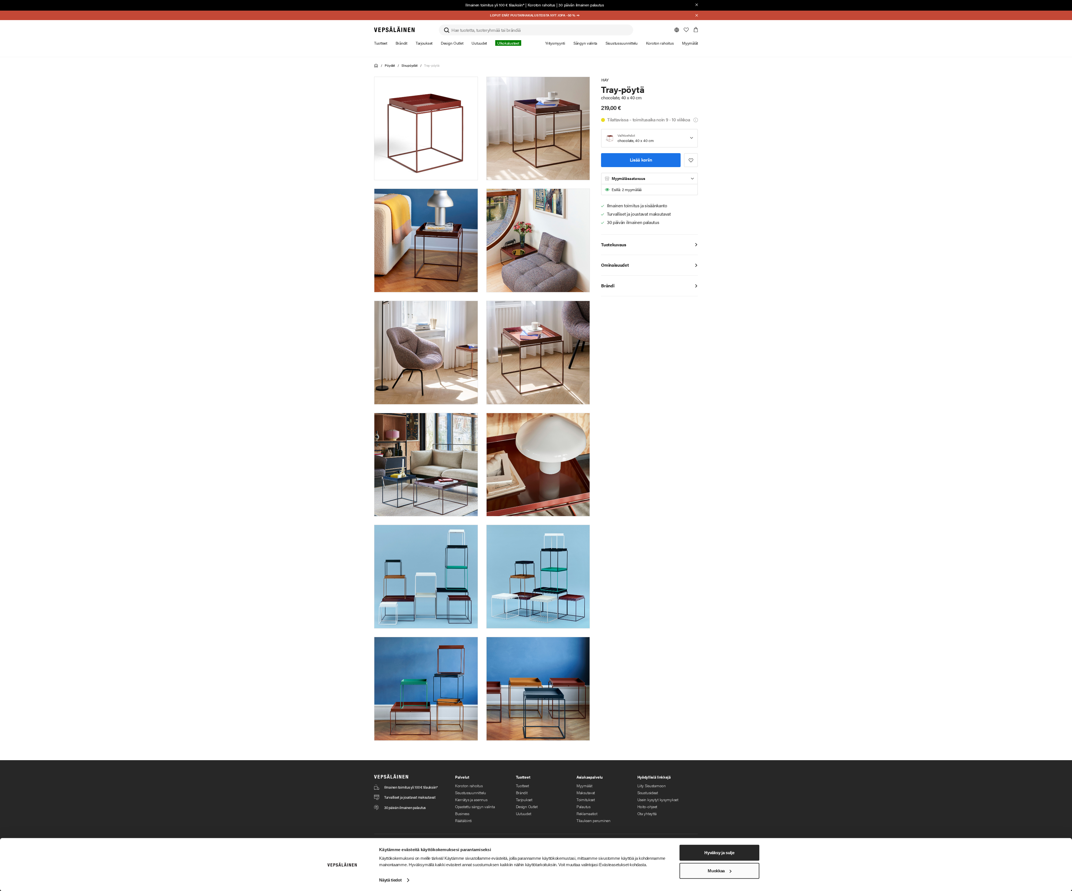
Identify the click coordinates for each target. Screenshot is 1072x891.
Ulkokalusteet (508, 43)
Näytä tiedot (390, 880)
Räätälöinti (463, 820)
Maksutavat (585, 792)
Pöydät (390, 65)
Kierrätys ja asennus (471, 799)
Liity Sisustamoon (651, 785)
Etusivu (376, 65)
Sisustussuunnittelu (470, 792)
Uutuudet (523, 813)
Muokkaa (716, 870)
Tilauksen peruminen (593, 820)
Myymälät (584, 785)
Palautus (583, 806)
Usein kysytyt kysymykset (657, 799)
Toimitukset (585, 799)
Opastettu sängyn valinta (475, 806)
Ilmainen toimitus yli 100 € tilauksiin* (494, 5)
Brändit (522, 792)
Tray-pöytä (431, 65)
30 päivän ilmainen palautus (581, 5)
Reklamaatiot (586, 813)
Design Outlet (527, 806)
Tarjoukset (524, 799)
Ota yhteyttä (647, 813)
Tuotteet (522, 785)
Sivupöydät (409, 65)
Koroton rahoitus (542, 5)
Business (462, 813)
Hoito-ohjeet (647, 806)
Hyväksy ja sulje (719, 852)
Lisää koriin (641, 159)
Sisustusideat (647, 792)
